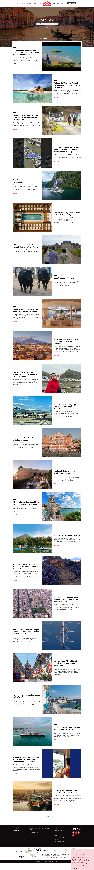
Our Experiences (38, 3)
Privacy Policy (58, 832)
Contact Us (64, 3)
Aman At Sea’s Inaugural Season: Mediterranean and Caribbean (26, 310)
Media (55, 835)
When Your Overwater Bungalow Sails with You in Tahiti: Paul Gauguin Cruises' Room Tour (26, 759)
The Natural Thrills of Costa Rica (67, 535)
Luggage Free (30, 3)
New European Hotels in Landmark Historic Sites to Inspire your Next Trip (64, 471)
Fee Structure (58, 830)
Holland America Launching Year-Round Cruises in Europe (67, 728)
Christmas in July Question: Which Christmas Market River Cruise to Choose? (25, 374)
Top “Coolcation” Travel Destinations (22, 181)
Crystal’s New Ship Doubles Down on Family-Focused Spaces (67, 214)
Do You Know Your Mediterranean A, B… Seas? (26, 696)
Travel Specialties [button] (21, 3)
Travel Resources (59, 837)
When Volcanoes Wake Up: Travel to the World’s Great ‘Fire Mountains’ (67, 341)
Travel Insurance (59, 841)
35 (48, 816)
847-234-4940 (71, 3)
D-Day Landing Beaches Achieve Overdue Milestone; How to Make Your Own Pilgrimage (26, 52)
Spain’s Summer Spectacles (65, 278)
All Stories (53, 38)
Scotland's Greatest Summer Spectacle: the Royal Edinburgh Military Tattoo (25, 566)
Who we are (57, 828)
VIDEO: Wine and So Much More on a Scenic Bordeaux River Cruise (26, 246)
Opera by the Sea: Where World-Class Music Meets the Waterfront (67, 791)
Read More (16, 66)
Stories (53, 3)
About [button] (58, 3)
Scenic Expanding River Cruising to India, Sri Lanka (26, 439)
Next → (52, 816)
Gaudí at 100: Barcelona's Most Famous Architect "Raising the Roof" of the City (66, 599)
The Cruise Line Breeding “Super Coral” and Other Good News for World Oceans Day (26, 631)
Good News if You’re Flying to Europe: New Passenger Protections (65, 406)
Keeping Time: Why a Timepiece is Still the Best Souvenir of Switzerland (66, 663)
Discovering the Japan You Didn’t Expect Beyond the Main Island (26, 503)
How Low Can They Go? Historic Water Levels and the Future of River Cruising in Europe (67, 149)
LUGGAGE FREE (58, 839)
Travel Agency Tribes (54, 861)
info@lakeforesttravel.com (37, 832)
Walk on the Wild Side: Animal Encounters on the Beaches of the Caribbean (67, 85)
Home (14, 3)
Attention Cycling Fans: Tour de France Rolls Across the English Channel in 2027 (25, 117)
